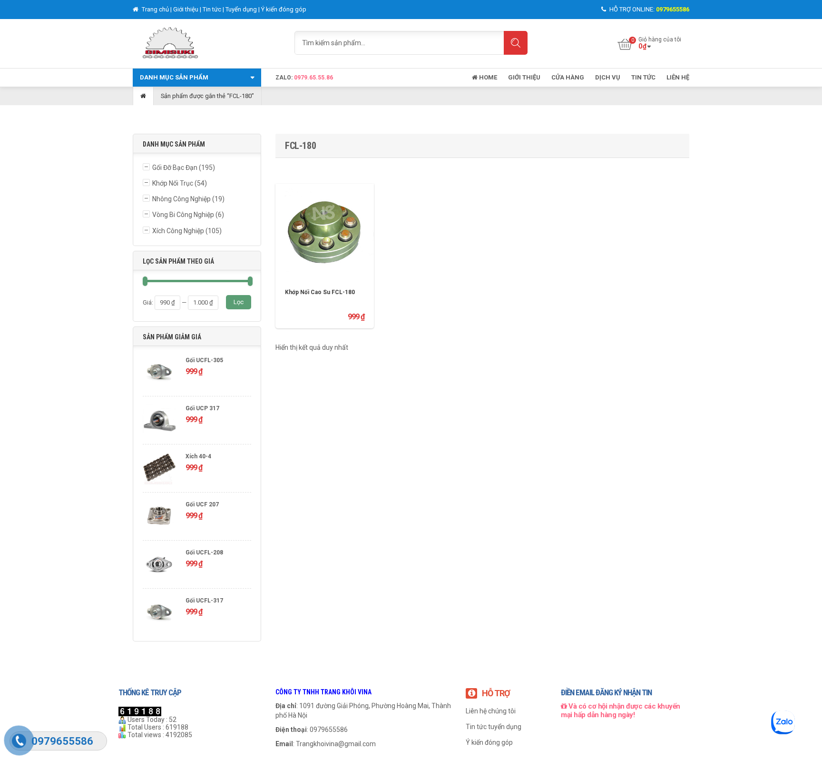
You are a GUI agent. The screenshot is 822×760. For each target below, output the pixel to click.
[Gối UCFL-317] (159, 614)
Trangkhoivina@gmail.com (336, 744)
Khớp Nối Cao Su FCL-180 (320, 292)
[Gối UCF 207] (159, 517)
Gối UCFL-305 (204, 360)
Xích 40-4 (198, 456)
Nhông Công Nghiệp (181, 199)
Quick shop (325, 225)
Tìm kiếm (516, 43)
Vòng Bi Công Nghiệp (183, 214)
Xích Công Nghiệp (178, 231)
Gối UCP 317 (202, 408)
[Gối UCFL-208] (159, 565)
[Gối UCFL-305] (159, 373)
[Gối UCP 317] (159, 421)
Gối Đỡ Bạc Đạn (174, 167)
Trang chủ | (156, 9)
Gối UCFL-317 (204, 600)
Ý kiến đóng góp (283, 9)
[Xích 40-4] (159, 469)
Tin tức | (214, 9)
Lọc (239, 302)
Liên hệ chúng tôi (491, 711)
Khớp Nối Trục (172, 183)
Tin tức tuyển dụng (493, 726)
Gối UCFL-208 (204, 552)
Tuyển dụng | (243, 9)
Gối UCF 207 (202, 504)
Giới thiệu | (188, 9)
